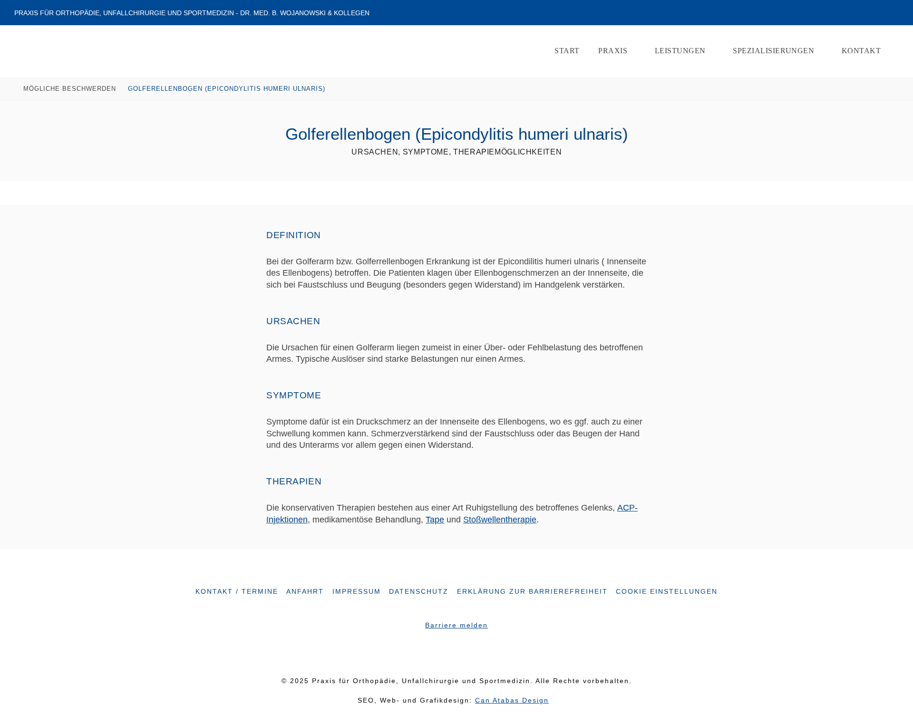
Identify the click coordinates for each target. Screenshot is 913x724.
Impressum (356, 591)
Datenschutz (418, 591)
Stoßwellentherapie (499, 519)
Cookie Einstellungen (667, 591)
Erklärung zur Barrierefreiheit (532, 591)
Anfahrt (305, 591)
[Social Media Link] (446, 653)
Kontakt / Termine (236, 591)
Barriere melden (456, 625)
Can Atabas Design (512, 700)
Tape (435, 519)
